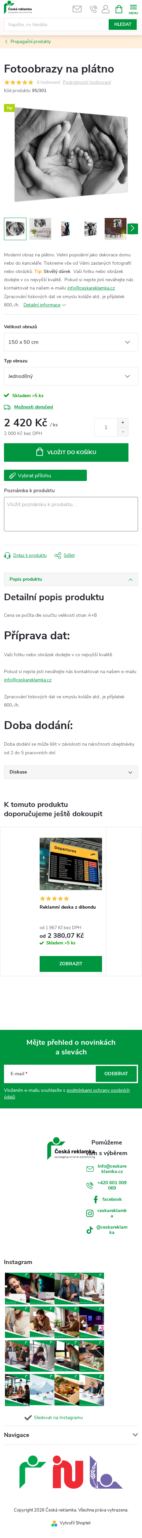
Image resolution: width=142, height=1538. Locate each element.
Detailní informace (41, 305)
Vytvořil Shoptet (75, 1523)
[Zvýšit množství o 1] (122, 422)
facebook (112, 1199)
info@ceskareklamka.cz (91, 288)
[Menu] (133, 9)
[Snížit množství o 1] (122, 431)
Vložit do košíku (71, 452)
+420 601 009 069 (111, 1185)
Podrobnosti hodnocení (87, 82)
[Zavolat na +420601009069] (93, 9)
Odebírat (116, 1074)
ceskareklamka (112, 1213)
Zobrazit (71, 964)
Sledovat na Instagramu (58, 1417)
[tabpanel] (71, 901)
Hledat (122, 24)
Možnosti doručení (33, 407)
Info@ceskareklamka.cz (112, 1169)
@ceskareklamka (111, 1230)
